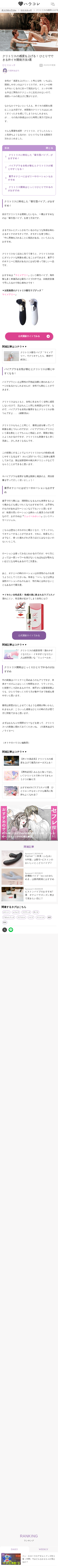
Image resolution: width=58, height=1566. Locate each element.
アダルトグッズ (8, 917)
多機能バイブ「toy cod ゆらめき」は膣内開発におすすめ (39, 877)
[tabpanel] (29, 823)
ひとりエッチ (26, 10)
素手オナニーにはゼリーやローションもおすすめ (30, 178)
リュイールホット (32, 516)
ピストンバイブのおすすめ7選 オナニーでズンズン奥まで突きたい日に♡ (39, 895)
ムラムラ (16, 912)
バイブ (31, 917)
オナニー (6, 912)
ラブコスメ (21, 917)
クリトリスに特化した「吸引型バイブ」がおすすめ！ (30, 156)
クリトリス (40, 917)
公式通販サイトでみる (29, 336)
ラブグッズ (26, 912)
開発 (4, 922)
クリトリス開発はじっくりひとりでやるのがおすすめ (30, 189)
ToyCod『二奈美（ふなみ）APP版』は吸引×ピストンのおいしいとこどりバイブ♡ (39, 859)
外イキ (36, 912)
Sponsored (29, 853)
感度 (49, 917)
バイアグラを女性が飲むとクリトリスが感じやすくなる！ (30, 167)
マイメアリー (21, 275)
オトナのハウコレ (9, 10)
